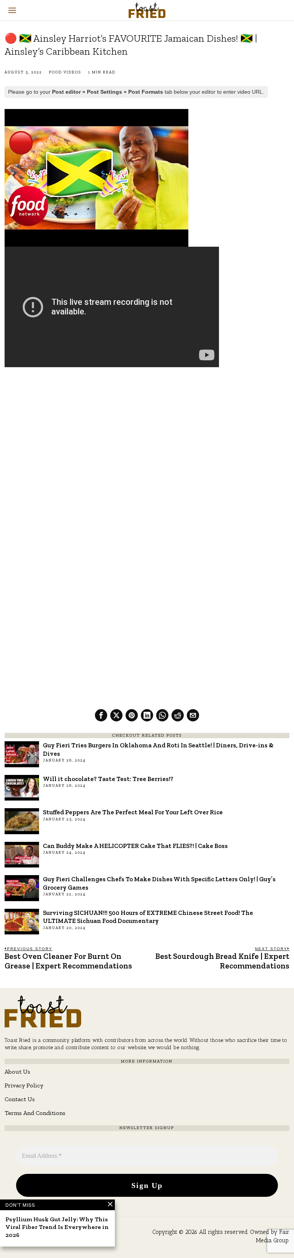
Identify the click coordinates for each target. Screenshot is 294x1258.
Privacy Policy (24, 1085)
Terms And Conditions (35, 1112)
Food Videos (65, 72)
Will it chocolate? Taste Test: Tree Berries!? (108, 779)
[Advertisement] (147, 429)
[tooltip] (101, 715)
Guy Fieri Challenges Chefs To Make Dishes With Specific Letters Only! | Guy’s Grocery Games (159, 883)
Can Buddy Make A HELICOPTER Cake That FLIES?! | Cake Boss (135, 846)
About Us (17, 1071)
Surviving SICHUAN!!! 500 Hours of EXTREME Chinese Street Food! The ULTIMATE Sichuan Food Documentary (148, 916)
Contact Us (20, 1099)
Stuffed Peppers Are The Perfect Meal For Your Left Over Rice (133, 812)
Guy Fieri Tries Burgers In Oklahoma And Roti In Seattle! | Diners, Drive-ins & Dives (158, 749)
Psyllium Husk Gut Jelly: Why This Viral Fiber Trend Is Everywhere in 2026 (57, 1227)
